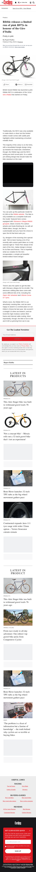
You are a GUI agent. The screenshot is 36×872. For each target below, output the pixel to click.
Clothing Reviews (26, 812)
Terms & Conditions (16, 859)
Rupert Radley (9, 40)
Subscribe (24, 2)
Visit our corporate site (27, 865)
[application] (18, 173)
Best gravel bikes (26, 797)
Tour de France (11, 786)
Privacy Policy (24, 858)
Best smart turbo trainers (9, 801)
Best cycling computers (26, 801)
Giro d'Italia (7, 95)
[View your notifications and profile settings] (16, 2)
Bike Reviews (26, 809)
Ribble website (18, 214)
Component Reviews (9, 812)
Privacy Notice (25, 346)
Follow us (20, 84)
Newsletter (29, 84)
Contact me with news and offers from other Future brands (18, 846)
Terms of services (24, 344)
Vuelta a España (11, 789)
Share (7, 84)
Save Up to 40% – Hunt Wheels (22, 8)
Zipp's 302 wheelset (10, 295)
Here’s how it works (20, 47)
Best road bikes (9, 797)
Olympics (25, 789)
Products (5, 17)
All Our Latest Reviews (9, 809)
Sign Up (18, 851)
